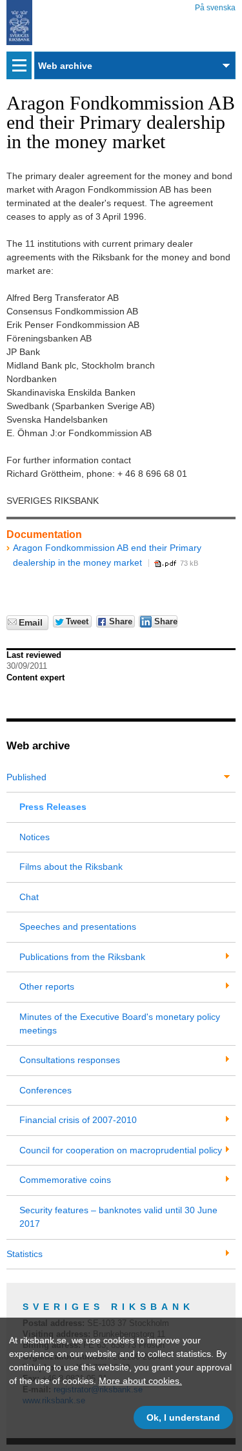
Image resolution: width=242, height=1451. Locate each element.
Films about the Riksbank (71, 866)
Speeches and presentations (77, 926)
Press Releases (52, 807)
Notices (34, 837)
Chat (29, 897)
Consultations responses (69, 1060)
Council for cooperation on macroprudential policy (120, 1150)
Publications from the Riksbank (82, 957)
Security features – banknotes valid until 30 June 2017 (118, 1217)
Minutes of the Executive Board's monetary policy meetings (119, 1023)
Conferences (45, 1090)
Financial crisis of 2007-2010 (78, 1120)
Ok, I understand (183, 1417)
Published (26, 777)
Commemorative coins (65, 1180)
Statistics (24, 1254)
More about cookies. (140, 1381)
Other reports (46, 986)
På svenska (215, 5)
